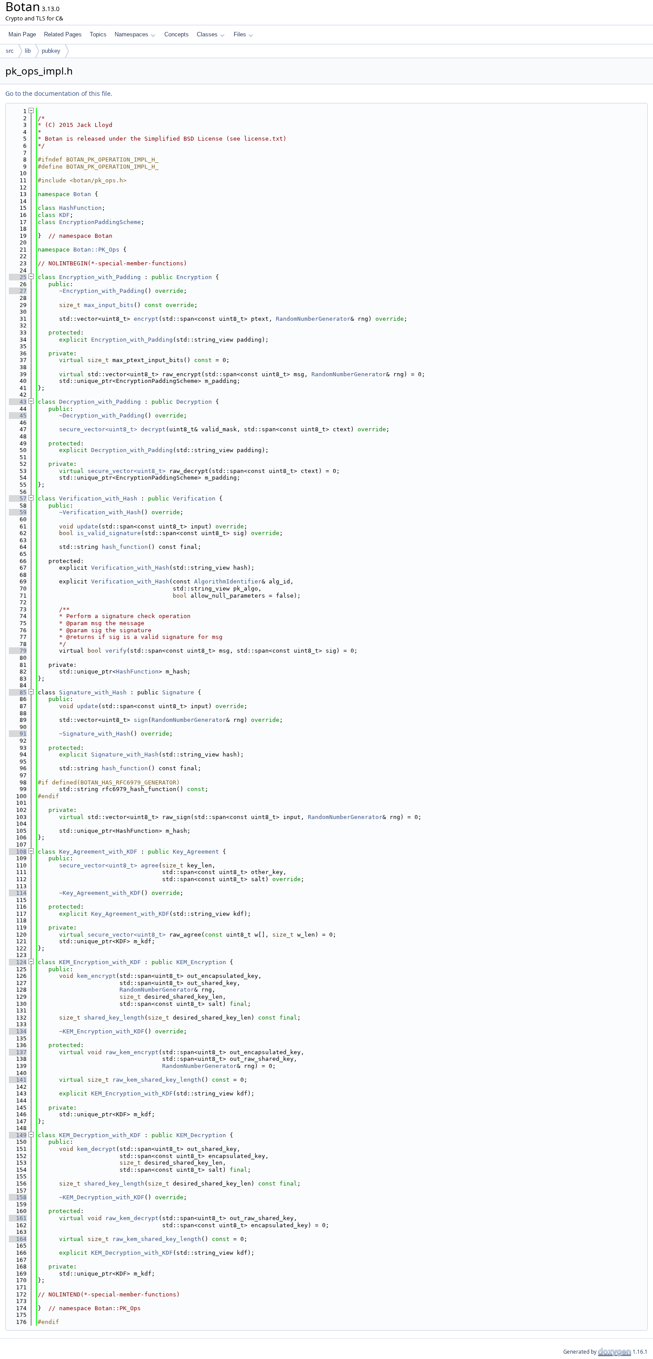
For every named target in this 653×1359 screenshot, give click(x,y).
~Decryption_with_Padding (101, 415)
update (87, 526)
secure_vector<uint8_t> (98, 429)
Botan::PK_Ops (96, 249)
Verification (194, 498)
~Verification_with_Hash (100, 512)
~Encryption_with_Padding (101, 291)
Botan (82, 194)
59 (18, 512)
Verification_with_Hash (98, 498)
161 (18, 1218)
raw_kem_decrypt (132, 1218)
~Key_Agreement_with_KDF (100, 893)
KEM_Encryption (201, 962)
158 (18, 1197)
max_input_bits (109, 305)
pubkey (51, 50)
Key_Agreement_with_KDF (98, 851)
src (10, 50)
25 (18, 277)
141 (18, 1079)
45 (18, 415)
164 (18, 1239)
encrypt (146, 318)
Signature (178, 692)
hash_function (125, 547)
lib (28, 50)
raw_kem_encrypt (132, 1052)
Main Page (22, 34)
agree (150, 865)
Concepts (176, 34)
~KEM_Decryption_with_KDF (101, 1197)
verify (116, 650)
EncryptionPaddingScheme (100, 222)
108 (18, 851)
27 (18, 291)
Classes (207, 34)
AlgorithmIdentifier (228, 581)
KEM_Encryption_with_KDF (100, 962)
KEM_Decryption (201, 1135)
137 (18, 1052)
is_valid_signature (109, 533)
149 (18, 1135)
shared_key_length (114, 1017)
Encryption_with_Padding (100, 277)
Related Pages (63, 34)
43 (18, 401)
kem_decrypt (96, 1149)
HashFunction (80, 208)
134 (18, 1031)
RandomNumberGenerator (313, 318)
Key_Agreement (196, 851)
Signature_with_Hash (93, 692)
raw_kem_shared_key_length (156, 1079)
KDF (64, 215)
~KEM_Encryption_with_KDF (101, 1031)
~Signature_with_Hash (94, 733)
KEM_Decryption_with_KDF (100, 1135)
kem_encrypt (96, 976)
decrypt (153, 429)
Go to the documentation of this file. (58, 93)
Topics (98, 34)
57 (18, 498)
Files (240, 34)
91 (18, 733)
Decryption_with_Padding (100, 401)
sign (141, 720)
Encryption (194, 277)
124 (18, 962)
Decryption (194, 401)
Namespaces (131, 34)
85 (18, 692)
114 (18, 893)
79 (18, 650)
